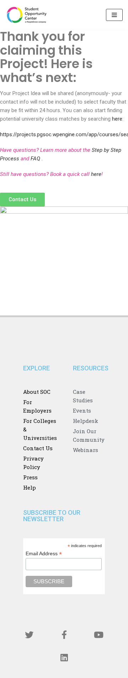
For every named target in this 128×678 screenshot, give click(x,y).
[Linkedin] (64, 657)
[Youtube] (99, 634)
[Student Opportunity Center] (26, 15)
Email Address (44, 553)
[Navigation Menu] (114, 15)
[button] (22, 199)
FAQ (36, 158)
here (117, 119)
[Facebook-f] (64, 634)
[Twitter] (29, 634)
